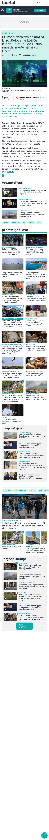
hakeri (31, 222)
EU (24, 222)
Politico (10, 171)
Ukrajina (16, 222)
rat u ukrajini (20, 490)
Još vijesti (22, 626)
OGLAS (24, 22)
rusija (6, 222)
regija (32, 490)
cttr (39, 222)
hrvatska (7, 490)
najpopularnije (15, 559)
